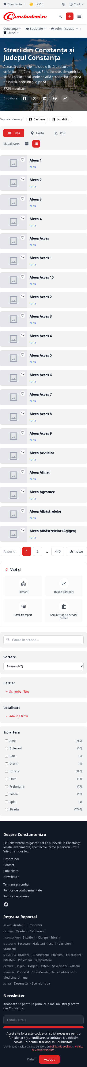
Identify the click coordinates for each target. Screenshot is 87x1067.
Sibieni (55, 937)
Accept (49, 1059)
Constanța (10, 29)
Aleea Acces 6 (41, 374)
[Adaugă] (69, 16)
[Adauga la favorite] (22, 159)
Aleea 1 (36, 160)
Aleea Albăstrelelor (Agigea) (53, 531)
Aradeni (18, 925)
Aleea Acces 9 (41, 433)
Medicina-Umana (15, 977)
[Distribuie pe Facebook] (24, 98)
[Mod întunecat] (63, 4)
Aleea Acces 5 (41, 355)
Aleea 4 (36, 218)
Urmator (76, 551)
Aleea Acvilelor (42, 453)
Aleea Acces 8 (41, 413)
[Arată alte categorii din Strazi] (18, 33)
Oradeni (21, 931)
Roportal (23, 972)
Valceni (75, 966)
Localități (63, 119)
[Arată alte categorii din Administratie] (77, 28)
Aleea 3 (36, 199)
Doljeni (21, 966)
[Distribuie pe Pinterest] (55, 98)
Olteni (45, 966)
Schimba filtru (19, 691)
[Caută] (60, 16)
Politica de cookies (16, 896)
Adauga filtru (18, 716)
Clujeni (43, 937)
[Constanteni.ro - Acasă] (25, 16)
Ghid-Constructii (43, 972)
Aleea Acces (39, 238)
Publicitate (10, 871)
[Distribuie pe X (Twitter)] (34, 98)
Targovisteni (43, 960)
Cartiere (39, 119)
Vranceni (9, 949)
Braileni (23, 955)
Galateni (39, 943)
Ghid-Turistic (66, 972)
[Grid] (27, 144)
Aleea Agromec (42, 492)
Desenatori (21, 983)
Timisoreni (34, 925)
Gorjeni (33, 966)
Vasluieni (65, 943)
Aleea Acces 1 (41, 257)
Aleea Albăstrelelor (45, 511)
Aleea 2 (36, 179)
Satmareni (37, 931)
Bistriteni (29, 937)
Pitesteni (9, 960)
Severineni (59, 966)
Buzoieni (57, 955)
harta (33, 167)
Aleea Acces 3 (41, 316)
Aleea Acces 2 (41, 296)
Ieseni (52, 943)
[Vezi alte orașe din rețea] (20, 28)
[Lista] (36, 144)
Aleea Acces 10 (42, 277)
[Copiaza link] (65, 98)
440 (58, 551)
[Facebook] (5, 904)
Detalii (31, 1059)
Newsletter (11, 877)
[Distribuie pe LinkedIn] (45, 98)
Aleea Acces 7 (41, 394)
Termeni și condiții (16, 884)
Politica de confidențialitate (22, 890)
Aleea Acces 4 (41, 335)
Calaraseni (73, 955)
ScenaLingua (41, 983)
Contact (8, 865)
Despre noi (11, 859)
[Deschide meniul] (79, 16)
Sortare (9, 657)
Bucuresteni (40, 955)
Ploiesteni (25, 960)
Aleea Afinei (40, 472)
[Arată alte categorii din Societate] (45, 28)
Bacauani (24, 943)
